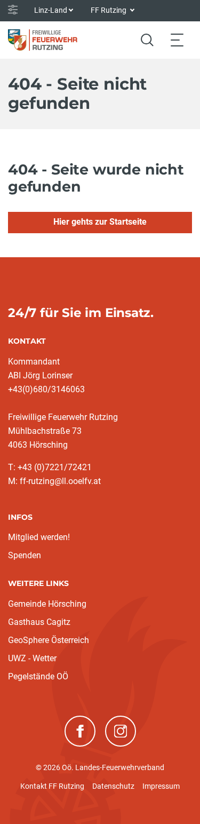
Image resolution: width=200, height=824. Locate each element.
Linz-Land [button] (50, 10)
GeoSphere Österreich (48, 640)
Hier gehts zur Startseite (100, 222)
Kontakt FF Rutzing (52, 786)
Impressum (161, 786)
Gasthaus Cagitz (39, 622)
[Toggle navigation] (177, 39)
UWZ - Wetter (32, 658)
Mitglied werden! (39, 537)
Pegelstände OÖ (38, 676)
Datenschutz (113, 786)
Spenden (24, 555)
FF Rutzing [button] (109, 10)
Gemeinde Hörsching (47, 604)
